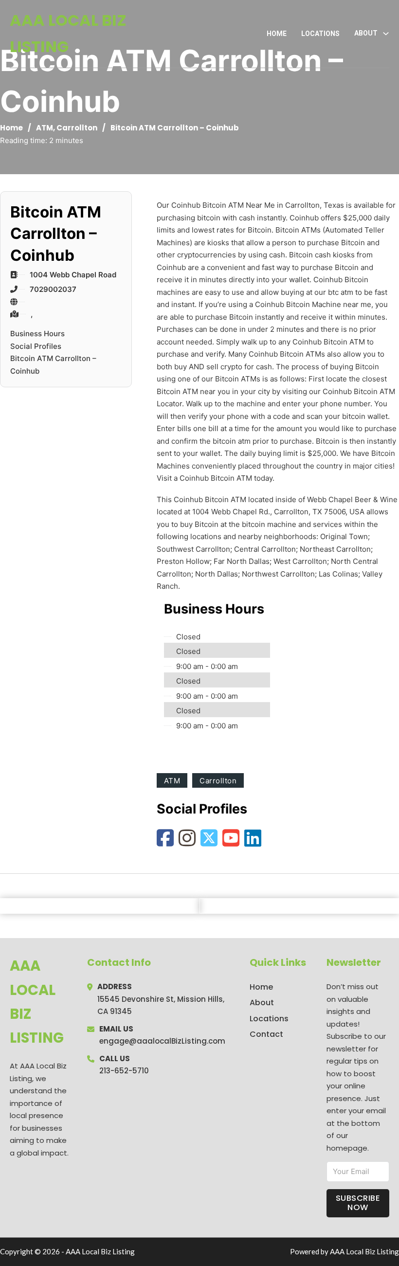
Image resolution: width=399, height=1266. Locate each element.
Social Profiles (35, 346)
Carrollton (76, 128)
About (262, 1002)
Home (277, 33)
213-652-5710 (124, 1071)
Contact (266, 1034)
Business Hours (37, 333)
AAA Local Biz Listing (68, 33)
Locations (320, 33)
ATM (44, 128)
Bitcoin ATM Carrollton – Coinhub (53, 365)
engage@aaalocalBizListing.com (162, 1041)
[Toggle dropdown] (385, 33)
